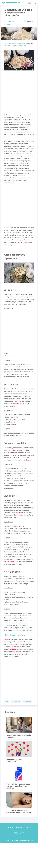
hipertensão (9, 561)
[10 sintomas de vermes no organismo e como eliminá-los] (19, 800)
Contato (10, 827)
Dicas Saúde (10, 21)
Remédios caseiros (21, 43)
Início (6, 43)
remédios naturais (15, 649)
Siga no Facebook (22, 832)
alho (6, 639)
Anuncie (19, 827)
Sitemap (28, 827)
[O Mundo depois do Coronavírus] (19, 749)
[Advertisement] (19, 92)
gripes (21, 512)
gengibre (17, 419)
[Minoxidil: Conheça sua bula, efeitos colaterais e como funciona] (19, 774)
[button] (35, 2)
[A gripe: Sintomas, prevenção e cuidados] (19, 725)
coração (24, 242)
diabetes (27, 460)
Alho (7, 701)
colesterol (15, 403)
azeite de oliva (17, 618)
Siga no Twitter (16, 832)
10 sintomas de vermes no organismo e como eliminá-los (19, 811)
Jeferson (9, 24)
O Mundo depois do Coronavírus (14, 761)
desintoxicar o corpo (15, 450)
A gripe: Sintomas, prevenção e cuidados (18, 736)
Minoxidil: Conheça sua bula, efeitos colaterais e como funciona (18, 786)
